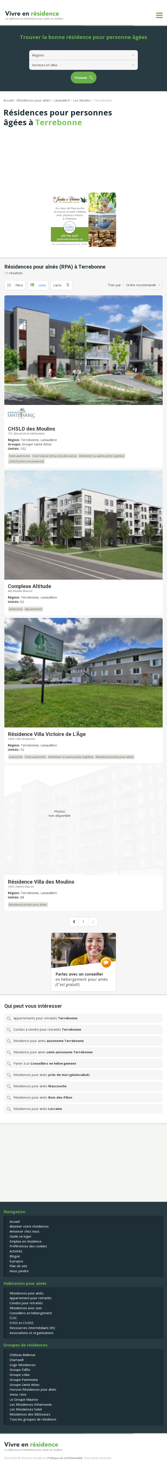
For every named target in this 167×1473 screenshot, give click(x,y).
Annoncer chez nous (24, 1231)
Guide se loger (21, 1236)
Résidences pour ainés (26, 1293)
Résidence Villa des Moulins (41, 882)
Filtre (19, 285)
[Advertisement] (83, 159)
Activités (16, 1251)
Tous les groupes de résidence (33, 1419)
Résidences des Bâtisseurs (30, 1414)
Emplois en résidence (26, 1241)
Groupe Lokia (19, 1374)
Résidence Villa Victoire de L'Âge (47, 734)
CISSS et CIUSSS (21, 1323)
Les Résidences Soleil (26, 1409)
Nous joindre (19, 1271)
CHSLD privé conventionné (26, 461)
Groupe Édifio (20, 1369)
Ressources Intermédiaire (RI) (32, 1328)
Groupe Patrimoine (24, 1379)
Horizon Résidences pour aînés (33, 1389)
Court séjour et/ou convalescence (54, 456)
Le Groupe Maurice (24, 1399)
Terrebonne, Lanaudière (39, 440)
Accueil (8, 100)
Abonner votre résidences (29, 1226)
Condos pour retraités (26, 1303)
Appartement (33, 609)
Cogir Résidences (23, 1365)
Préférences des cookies (28, 1246)
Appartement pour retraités (31, 1298)
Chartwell (16, 1360)
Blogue (15, 1256)
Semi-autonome (19, 456)
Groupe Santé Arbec (37, 444)
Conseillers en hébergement (31, 1313)
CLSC (13, 1318)
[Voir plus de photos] (83, 350)
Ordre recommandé (141, 285)
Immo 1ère (18, 1394)
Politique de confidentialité (65, 1458)
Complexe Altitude (29, 586)
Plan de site (18, 1266)
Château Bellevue (22, 1355)
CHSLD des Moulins (31, 429)
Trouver (80, 78)
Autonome (16, 609)
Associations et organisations (31, 1333)
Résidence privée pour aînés (115, 757)
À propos (16, 1261)
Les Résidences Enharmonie (31, 1404)
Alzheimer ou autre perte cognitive (101, 456)
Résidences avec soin (26, 1308)
